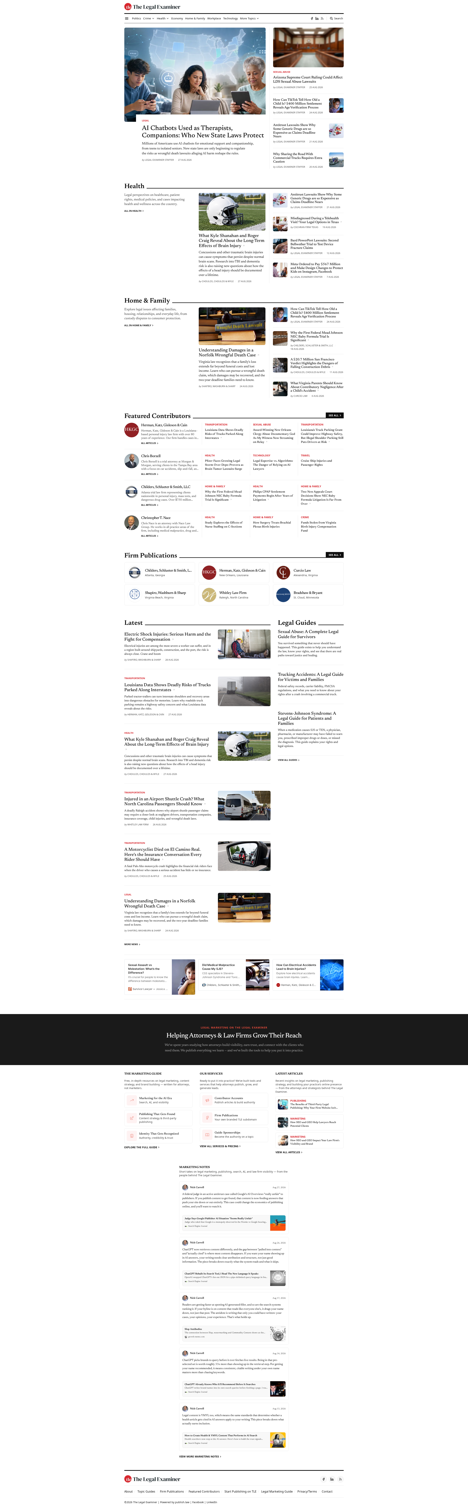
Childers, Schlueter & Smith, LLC (313, 345)
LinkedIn (212, 1502)
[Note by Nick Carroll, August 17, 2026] (234, 1318)
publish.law (182, 1502)
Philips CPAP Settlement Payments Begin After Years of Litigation (273, 495)
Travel (305, 455)
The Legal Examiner (145, 1502)
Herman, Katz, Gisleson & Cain (164, 425)
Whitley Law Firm (138, 824)
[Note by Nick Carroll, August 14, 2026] (234, 1374)
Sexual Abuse (281, 72)
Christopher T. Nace (156, 518)
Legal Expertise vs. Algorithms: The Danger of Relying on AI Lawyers (273, 464)
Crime (305, 517)
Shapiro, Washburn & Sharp (218, 386)
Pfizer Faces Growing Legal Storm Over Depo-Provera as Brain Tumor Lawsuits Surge (224, 464)
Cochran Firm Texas (306, 227)
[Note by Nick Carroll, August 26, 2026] (234, 1263)
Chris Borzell (151, 456)
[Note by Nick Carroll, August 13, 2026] (234, 1427)
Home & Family (215, 486)
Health (210, 455)
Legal (145, 120)
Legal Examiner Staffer (159, 159)
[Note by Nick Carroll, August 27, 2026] (234, 1208)
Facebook (198, 1502)
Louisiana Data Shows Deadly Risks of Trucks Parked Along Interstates (224, 434)
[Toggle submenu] (153, 18)
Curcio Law (300, 396)
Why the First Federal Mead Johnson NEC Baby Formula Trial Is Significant (223, 495)
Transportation (216, 424)
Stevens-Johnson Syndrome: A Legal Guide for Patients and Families (307, 718)
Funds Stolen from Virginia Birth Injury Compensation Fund (318, 526)
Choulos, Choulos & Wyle (218, 281)
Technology (261, 455)
